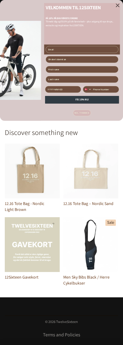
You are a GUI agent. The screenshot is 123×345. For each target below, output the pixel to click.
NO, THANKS (82, 113)
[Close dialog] (118, 5)
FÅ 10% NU (82, 99)
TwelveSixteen (67, 321)
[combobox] (87, 89)
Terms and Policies (61, 335)
